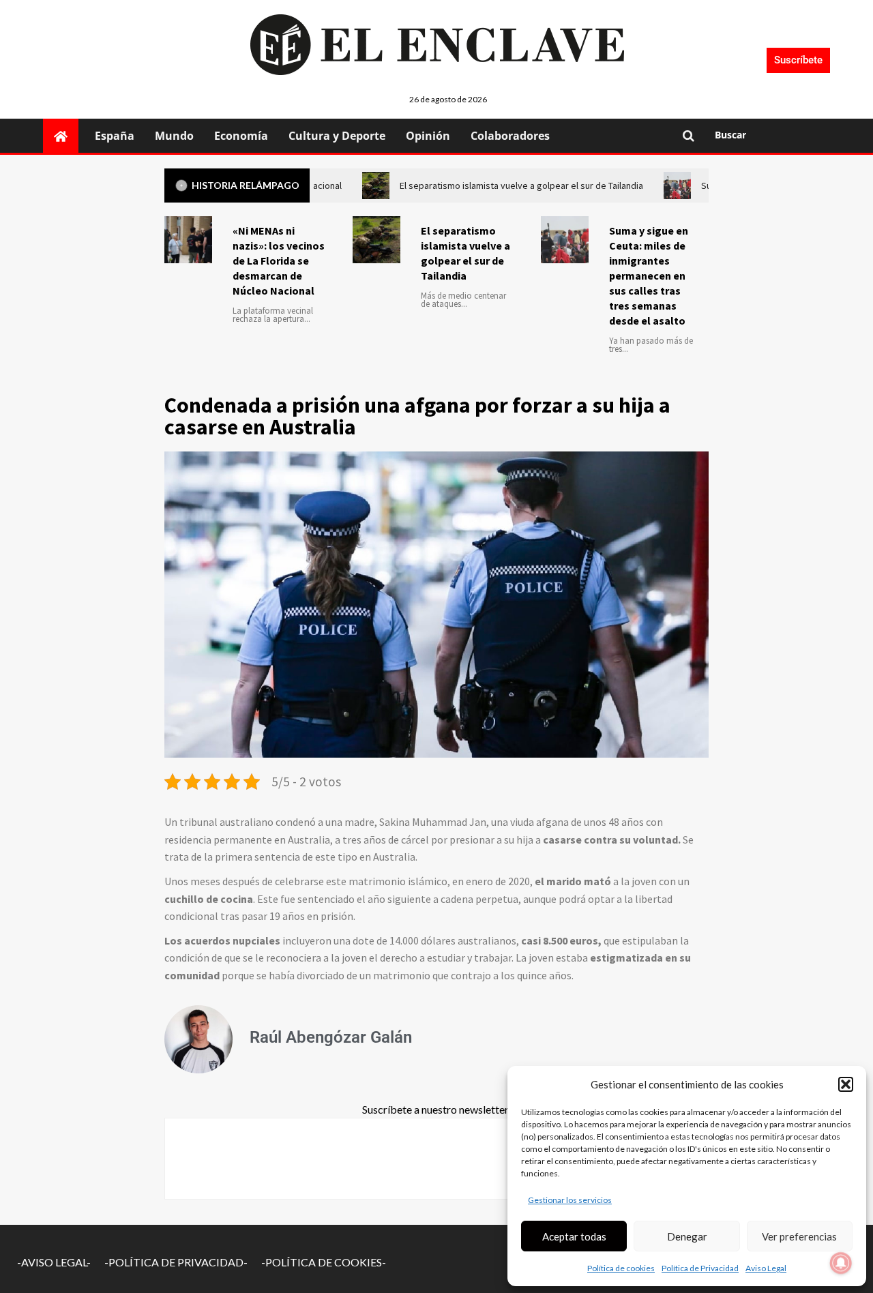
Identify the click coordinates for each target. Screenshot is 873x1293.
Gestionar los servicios (570, 1200)
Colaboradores (510, 135)
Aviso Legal (765, 1268)
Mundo (174, 135)
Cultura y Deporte (336, 135)
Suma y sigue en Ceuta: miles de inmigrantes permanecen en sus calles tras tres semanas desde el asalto (648, 275)
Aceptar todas (574, 1236)
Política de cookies (621, 1268)
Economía (241, 135)
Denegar (687, 1236)
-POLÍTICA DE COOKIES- (323, 1261)
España (114, 135)
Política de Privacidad (700, 1268)
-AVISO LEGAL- (54, 1261)
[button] (846, 1084)
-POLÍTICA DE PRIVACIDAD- (176, 1261)
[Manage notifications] (841, 1263)
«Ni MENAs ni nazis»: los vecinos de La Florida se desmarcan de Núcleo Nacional (279, 260)
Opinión (428, 135)
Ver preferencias (799, 1236)
